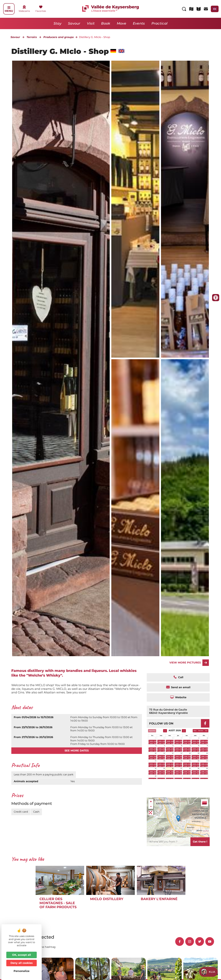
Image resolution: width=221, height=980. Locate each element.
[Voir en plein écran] (150, 812)
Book (105, 23)
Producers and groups (58, 37)
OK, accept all (21, 954)
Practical (159, 23)
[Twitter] (199, 941)
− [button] (151, 806)
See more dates (77, 750)
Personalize (21, 971)
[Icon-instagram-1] (189, 941)
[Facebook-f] (179, 941)
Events (139, 23)
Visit (91, 23)
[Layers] (204, 802)
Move (121, 23)
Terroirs (32, 37)
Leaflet (206, 831)
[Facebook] (205, 723)
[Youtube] (209, 941)
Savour (74, 23)
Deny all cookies (22, 962)
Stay (57, 23)
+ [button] (151, 801)
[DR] (135, 209)
